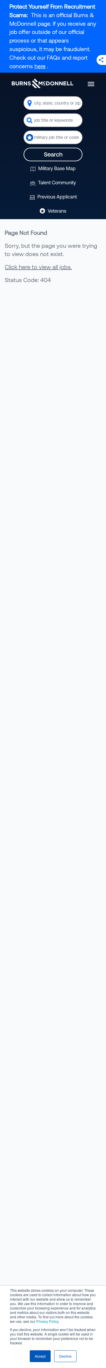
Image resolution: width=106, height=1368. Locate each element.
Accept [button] (40, 1356)
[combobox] (53, 103)
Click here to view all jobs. (38, 266)
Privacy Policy (47, 1321)
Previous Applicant (56, 196)
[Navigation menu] (91, 84)
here (40, 66)
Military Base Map (56, 168)
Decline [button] (65, 1356)
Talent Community (56, 182)
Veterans (56, 211)
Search (53, 154)
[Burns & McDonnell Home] (42, 83)
